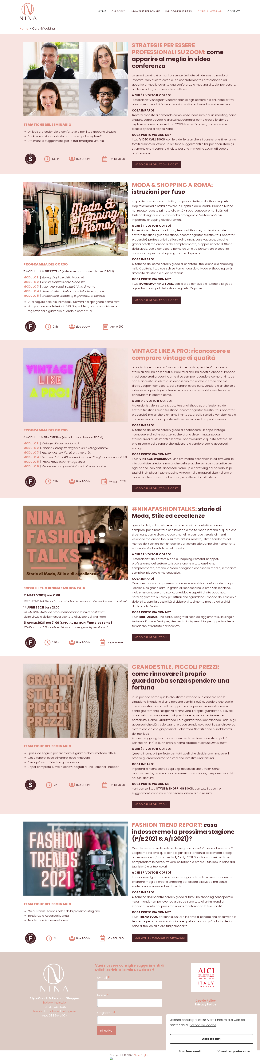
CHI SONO (118, 11)
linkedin (38, 1011)
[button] (156, 164)
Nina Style (141, 1055)
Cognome (106, 1013)
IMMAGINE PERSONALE (145, 11)
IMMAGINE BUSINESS (178, 11)
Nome (103, 995)
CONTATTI (233, 11)
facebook (52, 1011)
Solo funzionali (189, 1051)
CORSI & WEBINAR (210, 11)
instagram (68, 1011)
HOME (102, 11)
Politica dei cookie (203, 1025)
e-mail (103, 977)
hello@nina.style (54, 1002)
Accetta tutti (211, 1039)
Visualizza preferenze (234, 1051)
